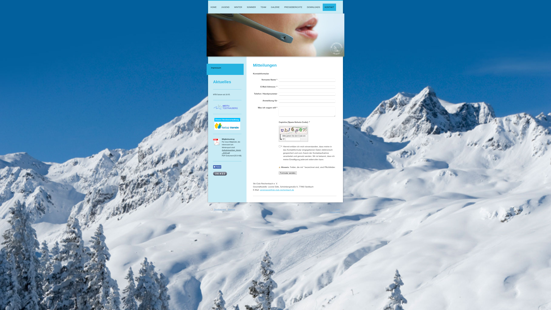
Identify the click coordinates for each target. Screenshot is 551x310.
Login (337, 209)
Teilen (218, 167)
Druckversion (220, 209)
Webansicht (334, 212)
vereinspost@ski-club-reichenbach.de (277, 190)
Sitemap (231, 209)
